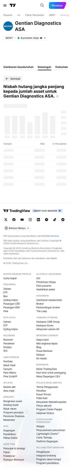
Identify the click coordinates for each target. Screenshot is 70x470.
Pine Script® (10, 376)
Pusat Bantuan (44, 350)
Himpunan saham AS (47, 329)
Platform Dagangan (47, 441)
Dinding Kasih (11, 404)
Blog (38, 347)
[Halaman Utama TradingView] (13, 5)
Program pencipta (13, 412)
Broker (40, 303)
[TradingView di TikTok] (54, 219)
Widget (40, 426)
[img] (41, 37)
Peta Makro (9, 372)
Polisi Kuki (41, 398)
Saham (7, 288)
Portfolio (8, 361)
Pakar (6, 452)
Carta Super (10, 278)
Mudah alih (9, 386)
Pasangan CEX (11, 303)
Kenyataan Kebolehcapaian (51, 401)
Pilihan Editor (10, 437)
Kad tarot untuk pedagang (51, 372)
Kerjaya (40, 354)
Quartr (54, 258)
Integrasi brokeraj (46, 455)
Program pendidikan (47, 463)
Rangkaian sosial (12, 401)
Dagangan (9, 430)
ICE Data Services (50, 236)
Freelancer (9, 455)
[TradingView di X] (5, 219)
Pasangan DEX (11, 307)
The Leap (41, 311)
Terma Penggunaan (47, 386)
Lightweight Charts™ (47, 433)
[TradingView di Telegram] (46, 219)
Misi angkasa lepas (46, 343)
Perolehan (8, 343)
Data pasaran (43, 285)
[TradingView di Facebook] (14, 219)
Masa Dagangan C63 (48, 376)
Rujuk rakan (9, 408)
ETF (5, 292)
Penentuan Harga (46, 281)
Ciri (38, 278)
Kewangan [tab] (44, 67)
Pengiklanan (43, 451)
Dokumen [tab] (61, 67)
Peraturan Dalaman (14, 416)
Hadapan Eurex (45, 325)
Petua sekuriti (43, 405)
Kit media (41, 358)
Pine (5, 311)
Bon (5, 296)
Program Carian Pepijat (49, 409)
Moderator (9, 419)
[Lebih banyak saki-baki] (18, 15)
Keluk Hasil (9, 365)
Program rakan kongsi (48, 459)
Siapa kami (42, 339)
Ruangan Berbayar (13, 459)
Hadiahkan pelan (45, 289)
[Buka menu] (5, 5)
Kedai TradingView (46, 368)
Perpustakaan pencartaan (50, 430)
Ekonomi (8, 339)
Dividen (7, 347)
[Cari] (42, 5)
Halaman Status (45, 413)
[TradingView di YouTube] (22, 219)
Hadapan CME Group (48, 321)
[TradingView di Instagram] (30, 219)
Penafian (41, 390)
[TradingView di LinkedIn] (38, 219)
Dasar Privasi (43, 394)
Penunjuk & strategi (14, 448)
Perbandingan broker (48, 307)
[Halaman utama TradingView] (16, 210)
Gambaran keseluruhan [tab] (18, 67)
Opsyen (7, 368)
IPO (5, 350)
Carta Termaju (44, 437)
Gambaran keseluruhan (49, 299)
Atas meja (8, 390)
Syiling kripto (10, 299)
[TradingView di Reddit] (62, 219)
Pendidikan (9, 434)
